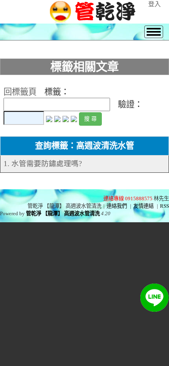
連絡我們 (117, 206)
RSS (164, 206)
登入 (154, 4)
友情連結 (143, 206)
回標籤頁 (20, 92)
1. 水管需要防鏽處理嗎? (43, 163)
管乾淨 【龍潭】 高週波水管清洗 (63, 213)
